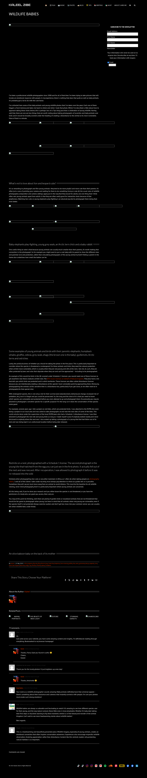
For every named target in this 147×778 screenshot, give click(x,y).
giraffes (70, 563)
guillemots (82, 563)
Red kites (22, 565)
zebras (43, 565)
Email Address (112, 31)
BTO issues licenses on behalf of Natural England (65, 379)
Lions (96, 563)
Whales (34, 565)
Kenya (87, 563)
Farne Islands (64, 563)
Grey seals (76, 563)
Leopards (91, 563)
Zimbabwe (48, 565)
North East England (14, 565)
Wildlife (38, 565)
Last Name (111, 43)
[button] (134, 5)
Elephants (57, 563)
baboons (30, 563)
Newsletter (111, 48)
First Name (111, 37)
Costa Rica (51, 563)
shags (27, 565)
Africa (26, 563)
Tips (30, 565)
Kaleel (12, 563)
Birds (39, 563)
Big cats (35, 563)
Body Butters (19, 688)
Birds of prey (44, 563)
